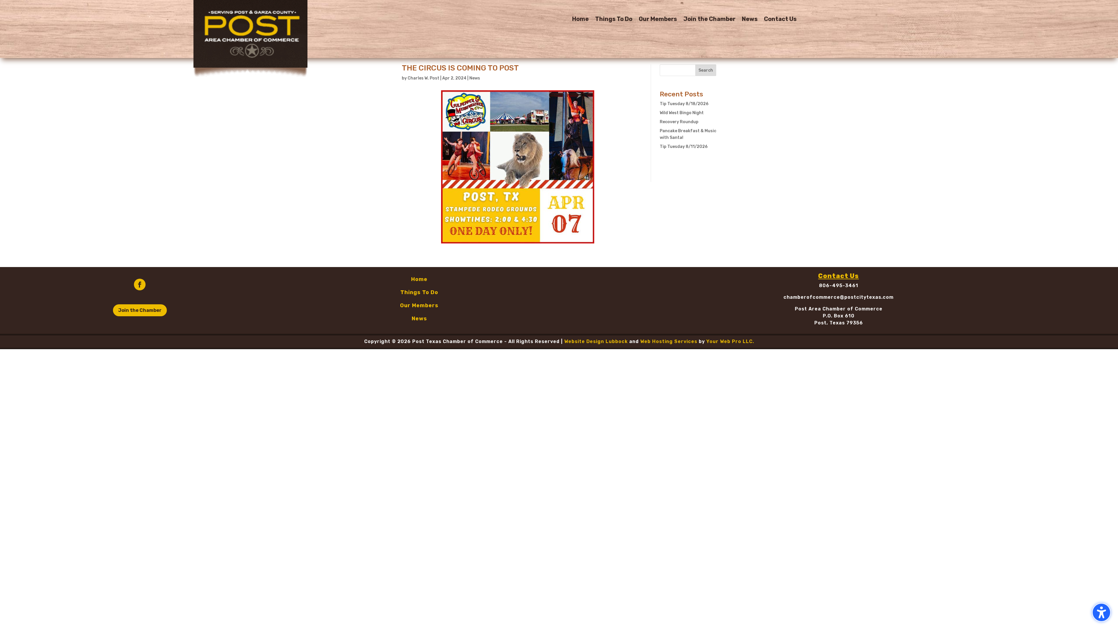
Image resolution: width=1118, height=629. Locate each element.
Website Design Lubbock (596, 341)
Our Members (658, 19)
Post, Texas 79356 (838, 323)
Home (580, 19)
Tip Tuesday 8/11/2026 (683, 146)
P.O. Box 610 (839, 316)
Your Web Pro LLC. (730, 341)
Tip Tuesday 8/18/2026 (684, 103)
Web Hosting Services (668, 341)
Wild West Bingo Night (682, 112)
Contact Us (780, 19)
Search (705, 70)
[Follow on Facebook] (140, 284)
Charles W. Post (423, 78)
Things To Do (613, 19)
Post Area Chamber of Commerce (838, 309)
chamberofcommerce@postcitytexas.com (838, 297)
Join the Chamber (709, 19)
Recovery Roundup (679, 121)
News (750, 19)
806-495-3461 (838, 285)
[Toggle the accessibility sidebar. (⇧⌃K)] (1101, 612)
